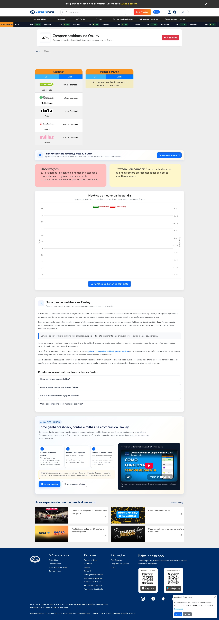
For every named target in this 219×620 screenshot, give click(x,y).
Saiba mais (178, 609)
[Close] (214, 597)
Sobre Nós (53, 560)
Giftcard (87, 571)
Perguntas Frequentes (120, 563)
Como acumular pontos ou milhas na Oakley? (59, 387)
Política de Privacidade (58, 567)
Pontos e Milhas (39, 19)
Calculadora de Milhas (148, 19)
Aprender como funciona (168, 155)
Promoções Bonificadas (123, 19)
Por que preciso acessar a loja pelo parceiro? (59, 395)
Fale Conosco (116, 560)
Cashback (61, 19)
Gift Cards (80, 19)
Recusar (187, 614)
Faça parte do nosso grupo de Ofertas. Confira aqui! (92, 3)
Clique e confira (129, 3)
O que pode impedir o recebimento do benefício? (61, 404)
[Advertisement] (109, 60)
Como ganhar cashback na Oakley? (55, 379)
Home (37, 51)
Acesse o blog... (177, 502)
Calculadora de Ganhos (94, 581)
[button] (157, 12)
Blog (113, 567)
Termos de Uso (55, 571)
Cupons (99, 19)
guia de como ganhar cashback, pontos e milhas (108, 351)
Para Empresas (55, 563)
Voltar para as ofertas (76, 484)
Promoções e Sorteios (93, 585)
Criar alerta (172, 37)
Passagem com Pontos (175, 19)
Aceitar (178, 614)
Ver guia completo (51, 484)
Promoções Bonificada (93, 589)
